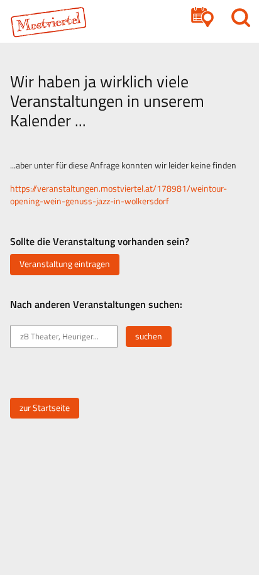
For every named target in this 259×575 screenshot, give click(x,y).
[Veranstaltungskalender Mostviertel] (54, 22)
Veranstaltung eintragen (64, 264)
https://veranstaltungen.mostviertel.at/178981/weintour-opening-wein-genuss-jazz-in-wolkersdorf (118, 195)
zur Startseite (44, 408)
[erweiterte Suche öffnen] (202, 17)
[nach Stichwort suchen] (241, 17)
